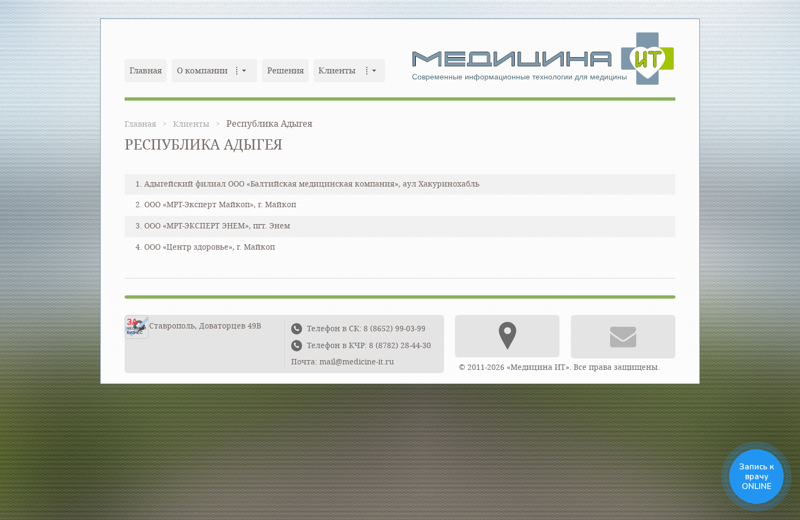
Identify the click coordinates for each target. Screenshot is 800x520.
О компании (202, 70)
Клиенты (336, 70)
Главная (146, 70)
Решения (285, 70)
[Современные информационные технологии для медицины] (536, 58)
